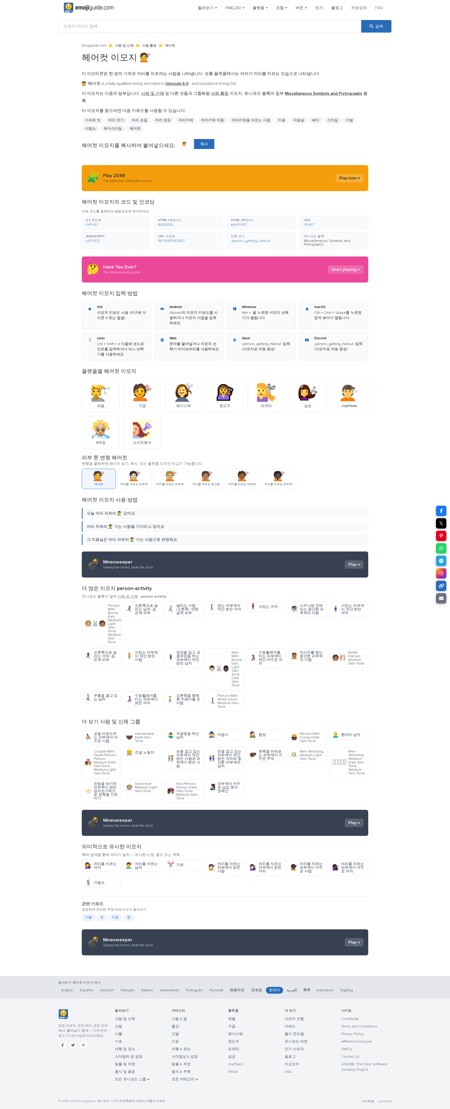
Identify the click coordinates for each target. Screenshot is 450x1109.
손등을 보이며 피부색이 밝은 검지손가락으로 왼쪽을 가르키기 (101, 790)
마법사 (218, 734)
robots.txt (385, 1101)
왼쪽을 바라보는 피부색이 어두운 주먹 (266, 755)
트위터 (233, 1049)
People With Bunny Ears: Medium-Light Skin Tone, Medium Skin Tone (103, 623)
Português (194, 990)
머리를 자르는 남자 (142, 866)
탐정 (257, 734)
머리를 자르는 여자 (101, 866)
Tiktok (233, 1071)
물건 (175, 1026)
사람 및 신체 (124, 45)
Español (86, 990)
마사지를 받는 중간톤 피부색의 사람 (307, 656)
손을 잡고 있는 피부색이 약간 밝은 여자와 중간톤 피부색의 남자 (224, 758)
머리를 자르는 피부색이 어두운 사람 (307, 867)
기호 (118, 1041)
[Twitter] (73, 1045)
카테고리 (234, 7)
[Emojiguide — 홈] (63, 1014)
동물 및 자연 (125, 1064)
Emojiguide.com (94, 45)
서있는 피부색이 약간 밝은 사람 (142, 656)
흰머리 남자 (346, 734)
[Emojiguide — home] (89, 8)
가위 (175, 864)
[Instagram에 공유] (441, 573)
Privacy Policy (352, 1034)
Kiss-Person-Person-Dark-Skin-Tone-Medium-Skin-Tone (182, 790)
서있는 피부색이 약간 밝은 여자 (348, 609)
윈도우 (233, 1041)
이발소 (95, 882)
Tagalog (346, 990)
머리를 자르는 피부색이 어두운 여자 (348, 867)
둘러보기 (207, 7)
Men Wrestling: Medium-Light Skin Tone (307, 755)
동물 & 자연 (181, 1064)
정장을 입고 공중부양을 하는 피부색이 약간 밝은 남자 (183, 658)
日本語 (256, 990)
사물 (118, 1034)
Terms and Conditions (359, 1026)
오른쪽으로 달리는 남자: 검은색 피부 (142, 609)
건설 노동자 (140, 752)
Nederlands (169, 990)
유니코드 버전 (296, 1041)
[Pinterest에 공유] (441, 536)
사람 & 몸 (179, 1019)
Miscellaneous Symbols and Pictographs (327, 243)
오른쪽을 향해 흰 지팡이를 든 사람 (183, 699)
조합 (281, 7)
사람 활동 (149, 45)
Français (127, 990)
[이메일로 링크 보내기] (441, 598)
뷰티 (315, 120)
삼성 (231, 1056)
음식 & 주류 (181, 1071)
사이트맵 (367, 1101)
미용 (115, 917)
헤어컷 (135, 128)
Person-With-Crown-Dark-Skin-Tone (306, 737)
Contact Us (350, 1056)
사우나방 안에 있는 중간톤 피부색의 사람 (307, 609)
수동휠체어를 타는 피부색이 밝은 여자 (142, 699)
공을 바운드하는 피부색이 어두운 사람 (101, 737)
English (67, 990)
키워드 (290, 1026)
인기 (319, 7)
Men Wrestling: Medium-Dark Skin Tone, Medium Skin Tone (348, 762)
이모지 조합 (294, 1019)
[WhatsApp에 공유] (441, 548)
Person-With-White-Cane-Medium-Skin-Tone (224, 701)
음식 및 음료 (125, 1071)
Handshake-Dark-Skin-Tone (140, 737)
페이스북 (235, 1034)
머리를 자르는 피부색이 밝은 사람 (224, 867)
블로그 (337, 7)
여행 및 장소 (125, 1049)
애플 (231, 1019)
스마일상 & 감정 (185, 1056)
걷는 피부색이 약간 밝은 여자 (224, 607)
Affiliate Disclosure (356, 1041)
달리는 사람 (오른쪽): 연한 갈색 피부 (182, 609)
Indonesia (325, 990)
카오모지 (359, 7)
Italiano (147, 990)
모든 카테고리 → (185, 1079)
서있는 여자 (263, 606)
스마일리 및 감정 (128, 1056)
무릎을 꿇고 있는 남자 (101, 697)
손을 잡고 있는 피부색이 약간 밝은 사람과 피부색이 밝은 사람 (183, 758)
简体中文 (237, 990)
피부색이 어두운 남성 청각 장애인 (224, 787)
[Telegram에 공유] (441, 561)
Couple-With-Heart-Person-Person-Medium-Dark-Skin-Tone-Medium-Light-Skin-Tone (101, 762)
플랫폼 (260, 7)
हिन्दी (307, 990)
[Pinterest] (83, 1045)
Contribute (350, 1019)
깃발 (118, 1026)
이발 (88, 917)
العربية (292, 990)
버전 (301, 7)
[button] (115, 222)
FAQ (379, 7)
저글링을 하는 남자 (183, 735)
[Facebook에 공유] (441, 511)
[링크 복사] (441, 586)
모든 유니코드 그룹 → (132, 1079)
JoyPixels (235, 1064)
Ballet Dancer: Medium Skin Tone (348, 658)
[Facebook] (62, 1045)
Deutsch (107, 990)
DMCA (346, 1049)
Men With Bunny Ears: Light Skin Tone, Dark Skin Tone (225, 668)
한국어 (274, 990)
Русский (216, 990)
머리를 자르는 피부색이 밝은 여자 (265, 867)
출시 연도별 (294, 1034)
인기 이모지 (294, 1049)
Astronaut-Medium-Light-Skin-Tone (142, 787)
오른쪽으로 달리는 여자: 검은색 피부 (101, 656)
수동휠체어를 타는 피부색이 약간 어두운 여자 (266, 658)
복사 (204, 144)
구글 (231, 1026)
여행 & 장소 (181, 1049)
